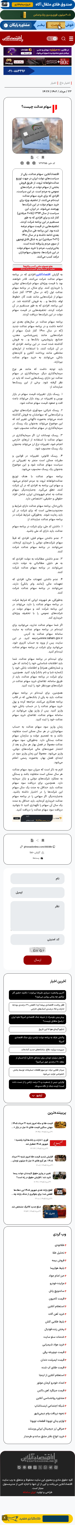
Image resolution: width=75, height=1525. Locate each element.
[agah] (37, 4)
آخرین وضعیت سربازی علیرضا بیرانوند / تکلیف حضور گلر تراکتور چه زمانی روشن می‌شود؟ (38, 995)
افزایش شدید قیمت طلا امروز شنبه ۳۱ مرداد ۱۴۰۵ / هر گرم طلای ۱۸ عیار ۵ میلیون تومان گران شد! (32, 1159)
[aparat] (56, 1467)
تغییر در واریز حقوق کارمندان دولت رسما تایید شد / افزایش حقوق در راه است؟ (32, 1175)
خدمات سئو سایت (54, 1337)
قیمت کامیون (57, 1299)
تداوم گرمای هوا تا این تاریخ (51, 1029)
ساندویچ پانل (57, 1291)
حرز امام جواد (57, 1276)
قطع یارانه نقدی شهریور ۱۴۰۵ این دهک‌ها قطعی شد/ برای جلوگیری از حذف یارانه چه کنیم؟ (33, 1192)
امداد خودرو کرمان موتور (51, 1383)
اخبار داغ (65, 83)
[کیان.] (37, 25)
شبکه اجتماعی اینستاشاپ (50, 1406)
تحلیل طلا (58, 1253)
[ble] (19, 1467)
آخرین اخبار (58, 981)
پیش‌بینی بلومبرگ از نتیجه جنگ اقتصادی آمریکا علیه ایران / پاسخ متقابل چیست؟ (37, 1019)
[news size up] (22, 163)
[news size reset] (28, 163)
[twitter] (40, 1467)
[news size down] (34, 163)
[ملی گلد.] (37, 15)
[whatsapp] (45, 1467)
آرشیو (39, 1096)
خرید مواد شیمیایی (53, 1345)
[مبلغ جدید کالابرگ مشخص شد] (54, 1211)
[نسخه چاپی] (32, 157)
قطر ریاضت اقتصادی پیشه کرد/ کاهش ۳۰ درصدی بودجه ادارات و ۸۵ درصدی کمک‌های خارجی (38, 1007)
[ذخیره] (43, 157)
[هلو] (37, 267)
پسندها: (35, 858)
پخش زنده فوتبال (54, 1329)
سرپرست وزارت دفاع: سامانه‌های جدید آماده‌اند (42, 1050)
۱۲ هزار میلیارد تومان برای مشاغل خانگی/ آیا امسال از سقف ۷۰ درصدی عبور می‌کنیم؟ (40, 1060)
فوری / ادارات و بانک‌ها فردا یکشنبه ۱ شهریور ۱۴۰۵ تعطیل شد (31, 1142)
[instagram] (35, 1467)
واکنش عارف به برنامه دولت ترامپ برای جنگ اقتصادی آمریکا (39, 1039)
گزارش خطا (35, 852)
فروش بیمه (58, 1260)
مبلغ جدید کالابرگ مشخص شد (26, 1207)
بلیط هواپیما (57, 1268)
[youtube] (30, 1467)
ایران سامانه (29, 1492)
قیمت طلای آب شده (53, 1368)
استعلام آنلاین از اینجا (52, 1375)
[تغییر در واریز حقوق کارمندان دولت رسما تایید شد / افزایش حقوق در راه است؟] (59, 1178)
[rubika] (24, 1467)
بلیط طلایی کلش (55, 1322)
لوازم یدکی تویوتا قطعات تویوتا (47, 1421)
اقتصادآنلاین (43, 274)
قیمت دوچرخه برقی (54, 1352)
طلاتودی (60, 1245)
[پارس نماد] (37, 71)
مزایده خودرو (57, 1283)
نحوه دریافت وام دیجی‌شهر (49, 1413)
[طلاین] (37, 51)
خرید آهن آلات (56, 1314)
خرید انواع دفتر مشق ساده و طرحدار (44, 1436)
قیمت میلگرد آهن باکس (51, 1390)
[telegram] (50, 1467)
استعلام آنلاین (56, 1306)
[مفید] (37, 1518)
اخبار (53, 83)
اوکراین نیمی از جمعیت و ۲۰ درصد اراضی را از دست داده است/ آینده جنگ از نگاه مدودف (38, 1084)
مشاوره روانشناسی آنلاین (50, 1398)
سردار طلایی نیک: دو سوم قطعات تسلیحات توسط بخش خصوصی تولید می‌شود (38, 1072)
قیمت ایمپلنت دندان (53, 1360)
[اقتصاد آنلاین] (13, 38)
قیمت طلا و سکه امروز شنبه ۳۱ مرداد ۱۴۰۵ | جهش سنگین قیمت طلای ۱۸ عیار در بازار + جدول (32, 1126)
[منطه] (37, 61)
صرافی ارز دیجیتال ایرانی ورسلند (46, 1429)
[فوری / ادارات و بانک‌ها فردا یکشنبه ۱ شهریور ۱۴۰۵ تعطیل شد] (58, 1144)
